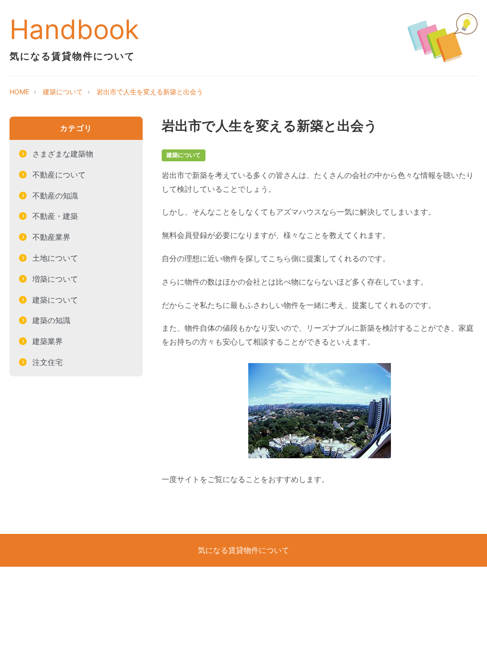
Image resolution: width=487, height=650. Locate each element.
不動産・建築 (55, 216)
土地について (55, 258)
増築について (55, 279)
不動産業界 (51, 237)
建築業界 (47, 341)
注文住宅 (47, 362)
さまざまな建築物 (62, 153)
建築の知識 (51, 320)
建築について (63, 92)
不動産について (59, 174)
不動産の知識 (55, 195)
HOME (19, 92)
